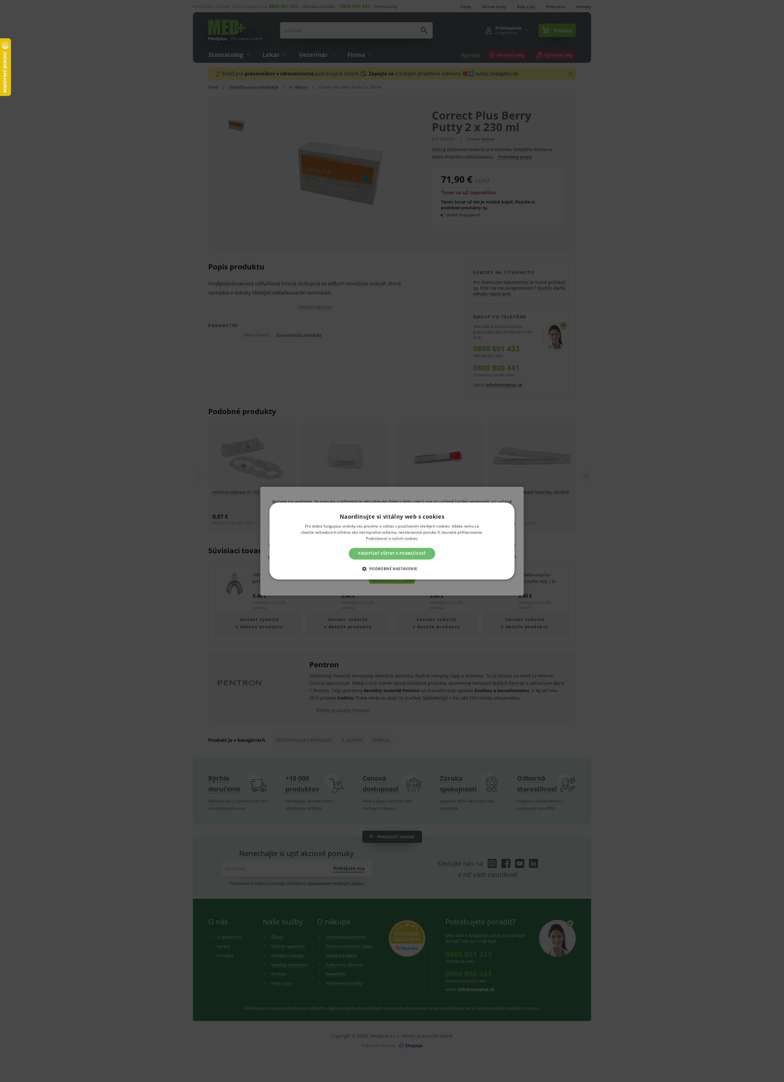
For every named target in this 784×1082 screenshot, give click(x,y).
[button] (392, 569)
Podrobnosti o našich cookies (392, 538)
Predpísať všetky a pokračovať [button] (392, 553)
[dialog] (392, 541)
